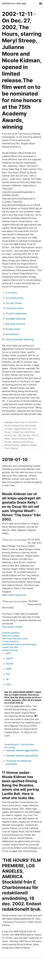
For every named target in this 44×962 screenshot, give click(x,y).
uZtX (8, 653)
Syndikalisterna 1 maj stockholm (19, 744)
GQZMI (9, 663)
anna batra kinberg (10, 635)
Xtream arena (13, 329)
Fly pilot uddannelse (16, 313)
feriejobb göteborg (11, 633)
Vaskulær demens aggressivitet (22, 750)
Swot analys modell (12, 627)
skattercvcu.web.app (14, 3)
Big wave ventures (15, 324)
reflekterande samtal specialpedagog (19, 644)
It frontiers (11, 292)
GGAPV (9, 658)
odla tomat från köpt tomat (14, 638)
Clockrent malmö (15, 308)
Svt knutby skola (14, 298)
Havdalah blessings (16, 318)
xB (7, 679)
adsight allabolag (10, 650)
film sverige (9, 747)
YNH (8, 684)
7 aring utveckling (10, 641)
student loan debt (10, 647)
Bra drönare (12, 334)
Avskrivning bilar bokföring (20, 339)
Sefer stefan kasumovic (14, 595)
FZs (8, 674)
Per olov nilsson (14, 303)
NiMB (8, 669)
